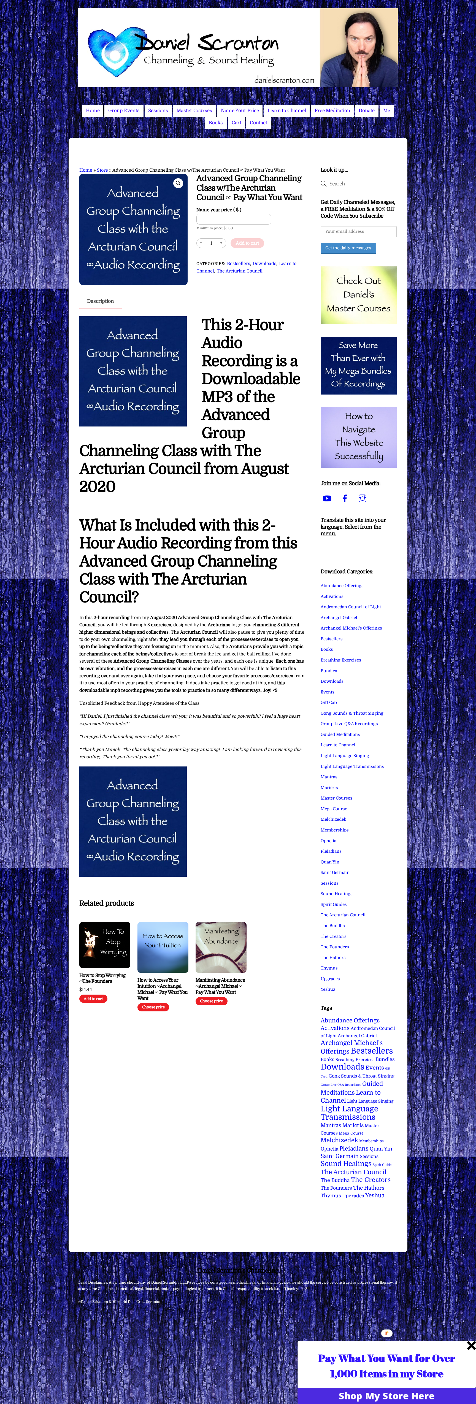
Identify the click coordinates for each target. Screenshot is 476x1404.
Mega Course (334, 808)
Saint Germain (335, 872)
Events (327, 692)
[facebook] (345, 498)
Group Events (124, 110)
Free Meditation (332, 110)
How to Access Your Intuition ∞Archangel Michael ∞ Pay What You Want (162, 989)
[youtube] (328, 498)
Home (93, 110)
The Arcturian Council (240, 271)
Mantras (329, 776)
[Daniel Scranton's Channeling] (238, 85)
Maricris (329, 787)
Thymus (329, 968)
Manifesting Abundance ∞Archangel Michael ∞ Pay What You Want (220, 986)
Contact (258, 122)
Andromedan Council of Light (351, 606)
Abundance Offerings (342, 585)
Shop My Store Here (387, 1395)
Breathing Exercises (341, 660)
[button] (178, 183)
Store (102, 170)
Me (386, 110)
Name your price (218, 209)
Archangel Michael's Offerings (351, 628)
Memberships (335, 830)
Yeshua (328, 989)
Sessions (158, 110)
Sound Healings (337, 893)
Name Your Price (240, 110)
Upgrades (330, 978)
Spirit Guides (334, 904)
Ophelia (328, 840)
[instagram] (363, 498)
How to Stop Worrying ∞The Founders (102, 978)
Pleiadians (331, 851)
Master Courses (194, 110)
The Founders (335, 946)
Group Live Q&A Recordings (349, 723)
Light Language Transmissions (352, 766)
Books (216, 122)
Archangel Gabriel (339, 617)
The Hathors (333, 957)
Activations (332, 596)
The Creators (334, 936)
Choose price (153, 1007)
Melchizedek (333, 819)
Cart (236, 122)
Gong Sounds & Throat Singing (352, 713)
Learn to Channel (286, 110)
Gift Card (330, 702)
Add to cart (247, 243)
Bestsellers (238, 263)
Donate (367, 110)
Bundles (329, 670)
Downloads (264, 263)
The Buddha (333, 925)
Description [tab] (100, 301)
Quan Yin (330, 862)
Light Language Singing (345, 755)
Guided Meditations (340, 734)
